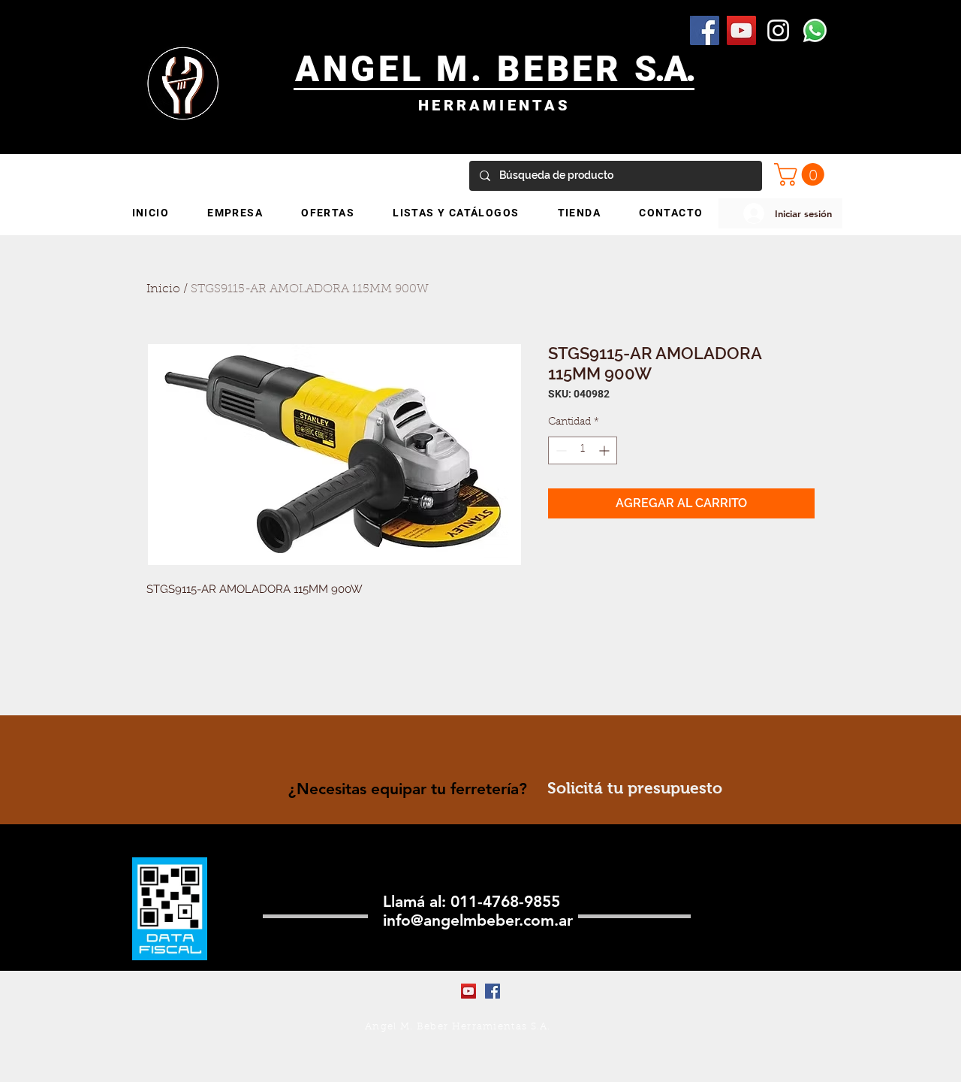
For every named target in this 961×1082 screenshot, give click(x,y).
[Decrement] (559, 450)
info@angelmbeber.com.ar (478, 920)
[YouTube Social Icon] (741, 30)
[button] (802, 174)
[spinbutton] (582, 450)
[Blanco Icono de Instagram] (778, 30)
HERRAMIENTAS (494, 105)
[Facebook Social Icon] (704, 30)
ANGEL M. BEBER (465, 68)
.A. (674, 68)
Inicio (163, 289)
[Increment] (605, 450)
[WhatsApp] (815, 30)
